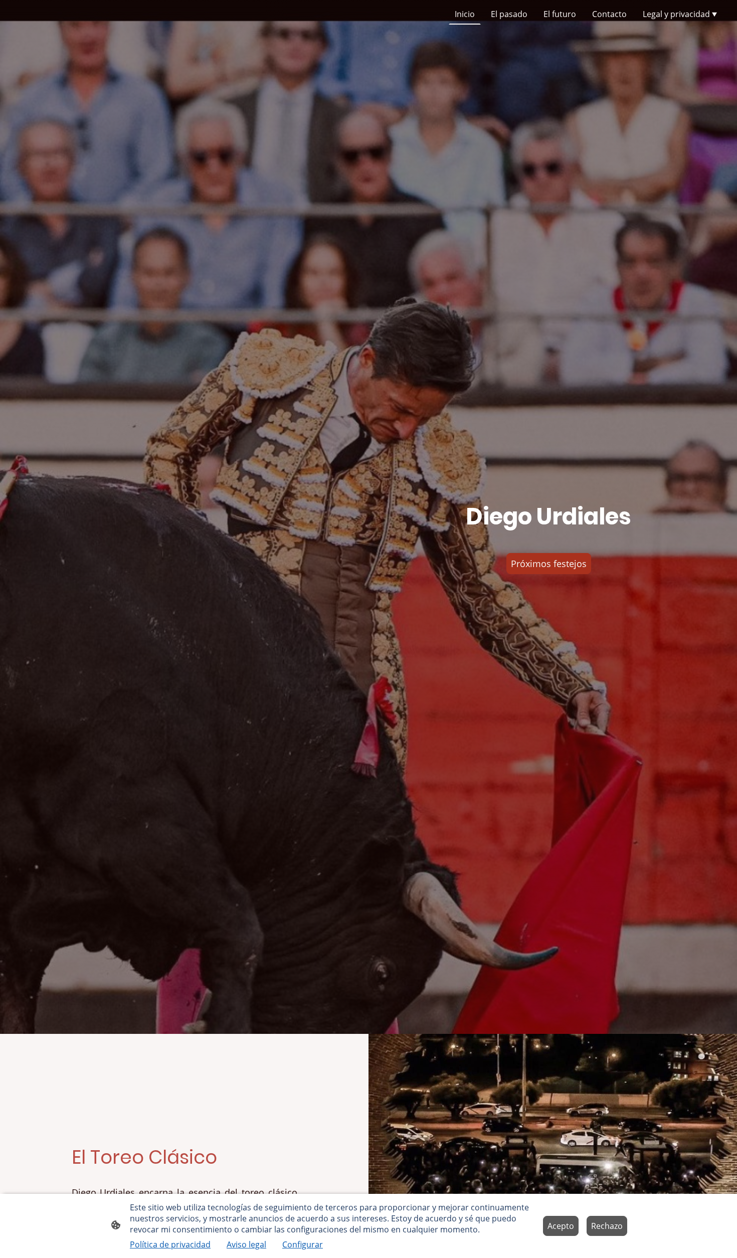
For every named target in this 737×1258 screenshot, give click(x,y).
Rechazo (607, 1225)
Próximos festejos (549, 564)
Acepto (560, 1225)
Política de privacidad (170, 1244)
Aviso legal (246, 1244)
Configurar (302, 1244)
